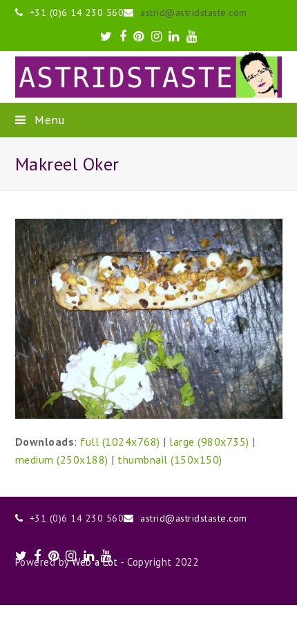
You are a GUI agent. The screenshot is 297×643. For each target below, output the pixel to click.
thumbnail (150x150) (169, 459)
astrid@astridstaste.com (193, 12)
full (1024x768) (120, 441)
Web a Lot (95, 561)
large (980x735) (209, 441)
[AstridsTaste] (148, 76)
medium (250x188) (61, 459)
